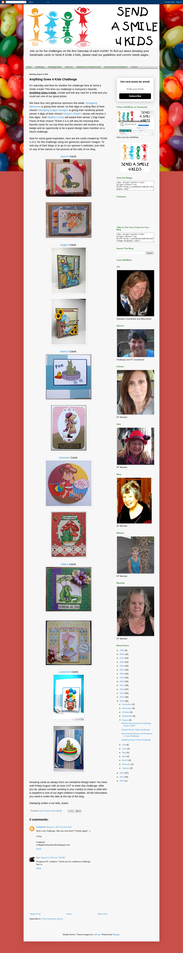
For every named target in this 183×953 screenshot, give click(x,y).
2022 (122, 666)
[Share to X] (74, 811)
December (127, 704)
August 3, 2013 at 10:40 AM (58, 827)
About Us (69, 67)
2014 (122, 697)
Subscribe (135, 96)
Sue (38, 857)
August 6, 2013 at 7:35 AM (53, 857)
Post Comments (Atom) (52, 919)
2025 (122, 654)
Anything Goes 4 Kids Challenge (136, 740)
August (125, 720)
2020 (122, 674)
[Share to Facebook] (77, 811)
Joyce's (64, 156)
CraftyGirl (40, 827)
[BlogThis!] (71, 811)
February (126, 764)
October (126, 712)
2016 (122, 689)
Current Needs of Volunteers (115, 67)
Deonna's (64, 457)
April (124, 756)
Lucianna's (64, 671)
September (127, 716)
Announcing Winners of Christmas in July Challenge (137, 734)
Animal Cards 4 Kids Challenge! (136, 730)
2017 (122, 685)
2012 (122, 773)
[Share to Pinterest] (79, 811)
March (125, 760)
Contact (134, 67)
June (124, 749)
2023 (122, 662)
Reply (38, 849)
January (126, 768)
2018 (122, 681)
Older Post (102, 914)
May (124, 752)
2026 (122, 650)
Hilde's (65, 564)
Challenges (39, 67)
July (124, 745)
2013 (122, 701)
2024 (122, 658)
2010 (122, 781)
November (127, 708)
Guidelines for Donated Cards (88, 67)
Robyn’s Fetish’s (72, 113)
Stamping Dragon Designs (53, 110)
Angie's (64, 244)
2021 (122, 670)
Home (29, 67)
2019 (122, 677)
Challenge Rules (54, 67)
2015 (122, 693)
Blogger (116, 934)
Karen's (64, 351)
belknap (96, 934)
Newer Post (35, 914)
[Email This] (69, 811)
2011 (122, 777)
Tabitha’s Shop (55, 117)
